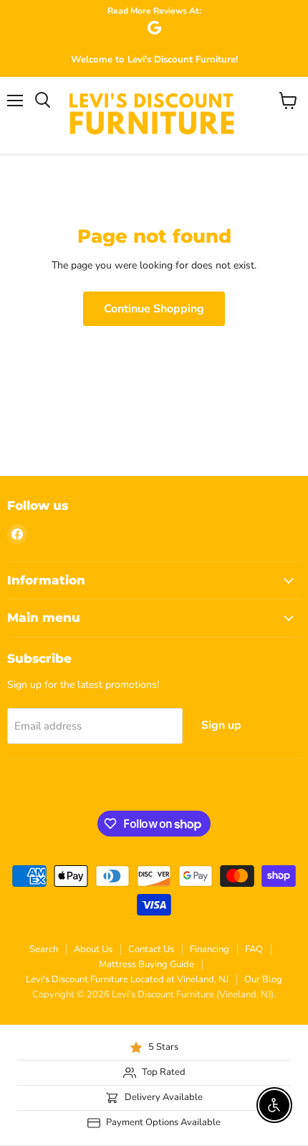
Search (43, 949)
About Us (93, 949)
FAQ (254, 949)
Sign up (221, 725)
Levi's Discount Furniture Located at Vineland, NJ (127, 979)
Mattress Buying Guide (146, 964)
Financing (209, 949)
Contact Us (151, 949)
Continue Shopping (154, 309)
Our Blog (263, 979)
